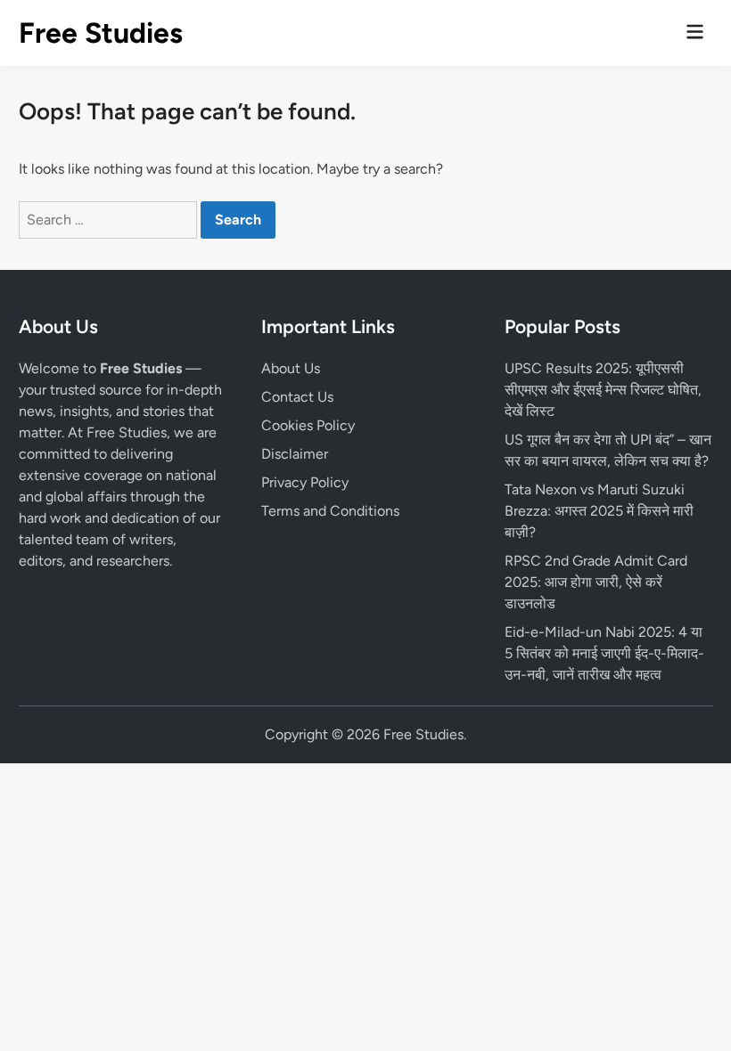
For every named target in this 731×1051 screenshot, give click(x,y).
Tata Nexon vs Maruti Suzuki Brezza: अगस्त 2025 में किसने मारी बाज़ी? (599, 511)
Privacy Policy (305, 482)
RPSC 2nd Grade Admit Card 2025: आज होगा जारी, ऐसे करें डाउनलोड (596, 582)
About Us (290, 368)
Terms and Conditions (330, 510)
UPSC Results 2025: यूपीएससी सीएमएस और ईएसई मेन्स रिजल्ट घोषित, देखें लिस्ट (603, 390)
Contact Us (297, 396)
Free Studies (101, 33)
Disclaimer (294, 453)
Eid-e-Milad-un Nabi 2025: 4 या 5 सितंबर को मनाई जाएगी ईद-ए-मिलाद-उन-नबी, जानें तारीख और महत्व (604, 653)
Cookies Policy (308, 425)
